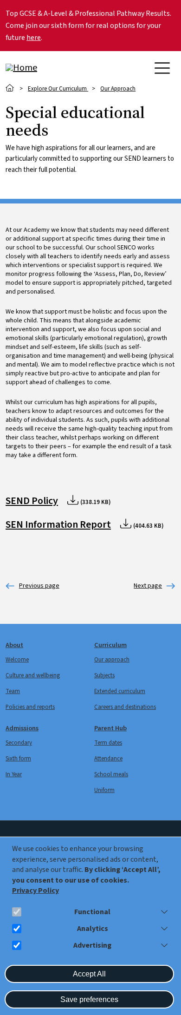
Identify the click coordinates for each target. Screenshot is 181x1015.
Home (10, 88)
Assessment (147, 586)
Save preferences (89, 999)
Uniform (104, 790)
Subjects (104, 675)
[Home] (43, 67)
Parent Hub (110, 728)
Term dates (108, 743)
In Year (14, 774)
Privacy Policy (35, 890)
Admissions (22, 728)
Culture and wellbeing (33, 675)
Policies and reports (30, 707)
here (33, 38)
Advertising (92, 945)
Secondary (19, 743)
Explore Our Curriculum (58, 89)
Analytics (92, 928)
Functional (92, 912)
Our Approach (118, 89)
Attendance (108, 758)
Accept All (89, 974)
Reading (32, 586)
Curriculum (110, 645)
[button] (162, 912)
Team (13, 691)
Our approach (111, 659)
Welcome (17, 659)
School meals (111, 774)
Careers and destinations (125, 707)
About (14, 645)
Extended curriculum (119, 691)
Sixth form (18, 758)
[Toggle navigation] (162, 68)
